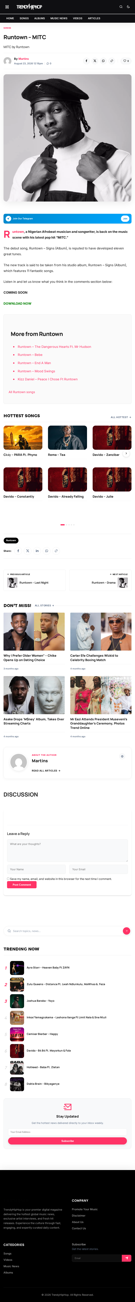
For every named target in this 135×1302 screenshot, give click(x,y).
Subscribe (67, 1140)
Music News (11, 1266)
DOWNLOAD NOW (17, 303)
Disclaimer (78, 1215)
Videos (8, 1259)
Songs (7, 28)
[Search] (121, 7)
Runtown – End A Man (34, 363)
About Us (77, 1222)
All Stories (43, 605)
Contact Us (79, 1228)
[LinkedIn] (37, 551)
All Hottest (119, 417)
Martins (23, 58)
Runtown (18, 232)
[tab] (62, 524)
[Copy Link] (111, 61)
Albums (8, 1272)
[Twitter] (95, 61)
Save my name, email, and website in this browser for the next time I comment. (61, 879)
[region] (67, 475)
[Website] (122, 756)
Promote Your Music (85, 1209)
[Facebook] (86, 61)
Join (125, 218)
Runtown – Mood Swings (36, 371)
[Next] (126, 453)
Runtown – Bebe (30, 355)
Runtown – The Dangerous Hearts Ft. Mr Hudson (54, 347)
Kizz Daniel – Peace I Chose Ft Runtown (48, 379)
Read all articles (44, 770)
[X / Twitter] (27, 551)
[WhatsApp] (103, 61)
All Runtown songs (22, 392)
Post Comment (22, 884)
